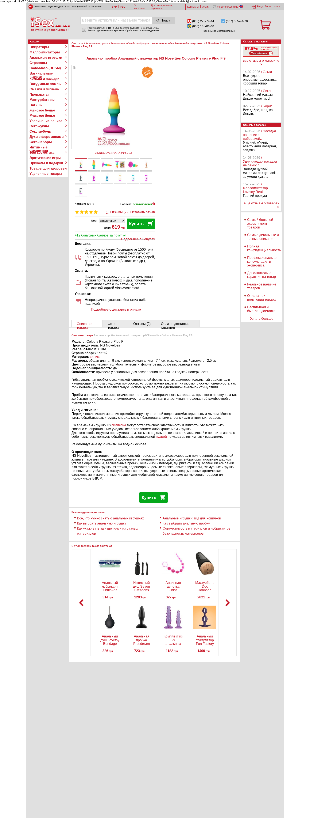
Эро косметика (42, 152)
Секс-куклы (39, 126)
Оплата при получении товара (261, 297)
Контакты (193, 6)
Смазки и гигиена (44, 89)
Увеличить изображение (113, 153)
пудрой (162, 436)
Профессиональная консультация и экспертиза (262, 261)
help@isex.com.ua (227, 6)
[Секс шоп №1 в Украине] (50, 24)
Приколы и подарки (46, 163)
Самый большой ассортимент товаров (260, 223)
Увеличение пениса (46, 121)
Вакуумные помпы (46, 84)
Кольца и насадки (44, 78)
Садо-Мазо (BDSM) (45, 68)
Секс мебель (40, 131)
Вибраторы (39, 47)
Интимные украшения (39, 147)
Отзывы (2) (119, 212)
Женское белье (42, 110)
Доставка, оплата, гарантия (162, 7)
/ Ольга (266, 72)
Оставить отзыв (142, 212)
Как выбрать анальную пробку (186, 523)
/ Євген (266, 91)
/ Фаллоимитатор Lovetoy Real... (255, 188)
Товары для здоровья (48, 168)
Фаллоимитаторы (45, 52)
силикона (119, 425)
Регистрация (272, 6)
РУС (122, 6)
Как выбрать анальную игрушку (101, 523)
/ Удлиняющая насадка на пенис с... (260, 161)
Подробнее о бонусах (138, 239)
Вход (260, 6)
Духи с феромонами (47, 137)
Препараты (39, 94)
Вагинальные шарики (41, 73)
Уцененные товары (46, 173)
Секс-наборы (41, 142)
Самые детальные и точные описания (263, 237)
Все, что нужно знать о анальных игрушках (110, 518)
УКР (114, 6)
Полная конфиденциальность (264, 248)
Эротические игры (45, 158)
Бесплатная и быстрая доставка (261, 309)
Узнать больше (261, 318)
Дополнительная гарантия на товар (261, 275)
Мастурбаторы (42, 100)
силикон (96, 357)
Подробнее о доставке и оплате (116, 309)
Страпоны (38, 63)
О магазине (139, 7)
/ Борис (266, 106)
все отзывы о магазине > (261, 62)
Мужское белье (42, 115)
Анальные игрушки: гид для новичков (192, 518)
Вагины (36, 105)
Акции (205, 6)
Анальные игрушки (46, 57)
